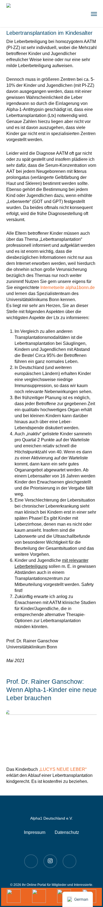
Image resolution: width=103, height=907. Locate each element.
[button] (94, 13)
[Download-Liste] (39, 897)
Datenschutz (67, 832)
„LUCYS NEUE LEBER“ (63, 769)
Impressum (34, 832)
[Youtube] (13, 897)
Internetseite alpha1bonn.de (67, 287)
